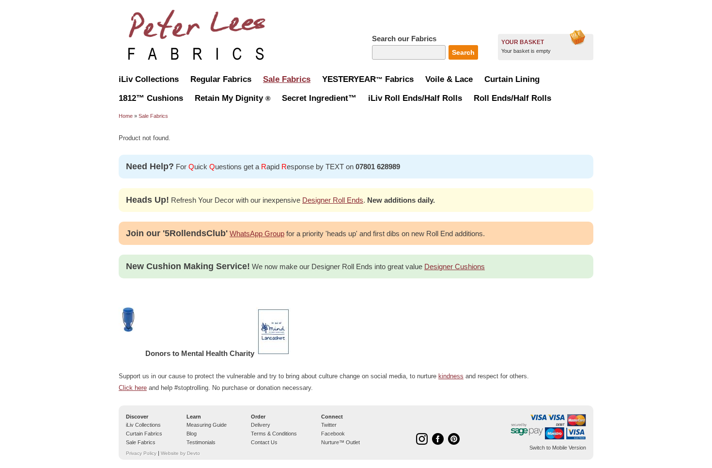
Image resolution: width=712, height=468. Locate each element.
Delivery (260, 425)
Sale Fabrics (153, 116)
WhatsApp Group (257, 233)
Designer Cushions (454, 266)
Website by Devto (180, 453)
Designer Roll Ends (332, 200)
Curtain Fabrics (144, 433)
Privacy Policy (141, 453)
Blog (191, 433)
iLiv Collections (143, 425)
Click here (133, 387)
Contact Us (264, 442)
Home (126, 116)
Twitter (329, 425)
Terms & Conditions (274, 433)
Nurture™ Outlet (340, 442)
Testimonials (201, 442)
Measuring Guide (206, 425)
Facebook (333, 433)
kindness (451, 376)
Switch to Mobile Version (557, 448)
